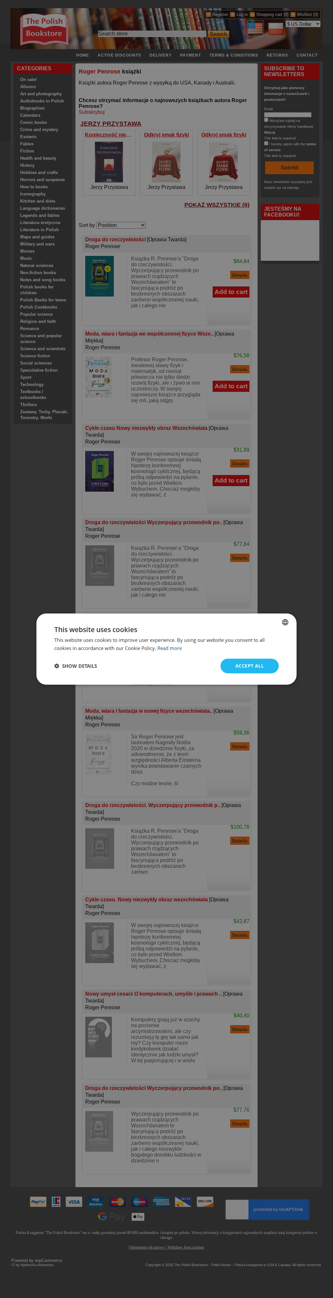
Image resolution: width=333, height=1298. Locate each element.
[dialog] (166, 649)
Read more (169, 648)
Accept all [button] (249, 666)
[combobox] (285, 622)
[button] (75, 665)
